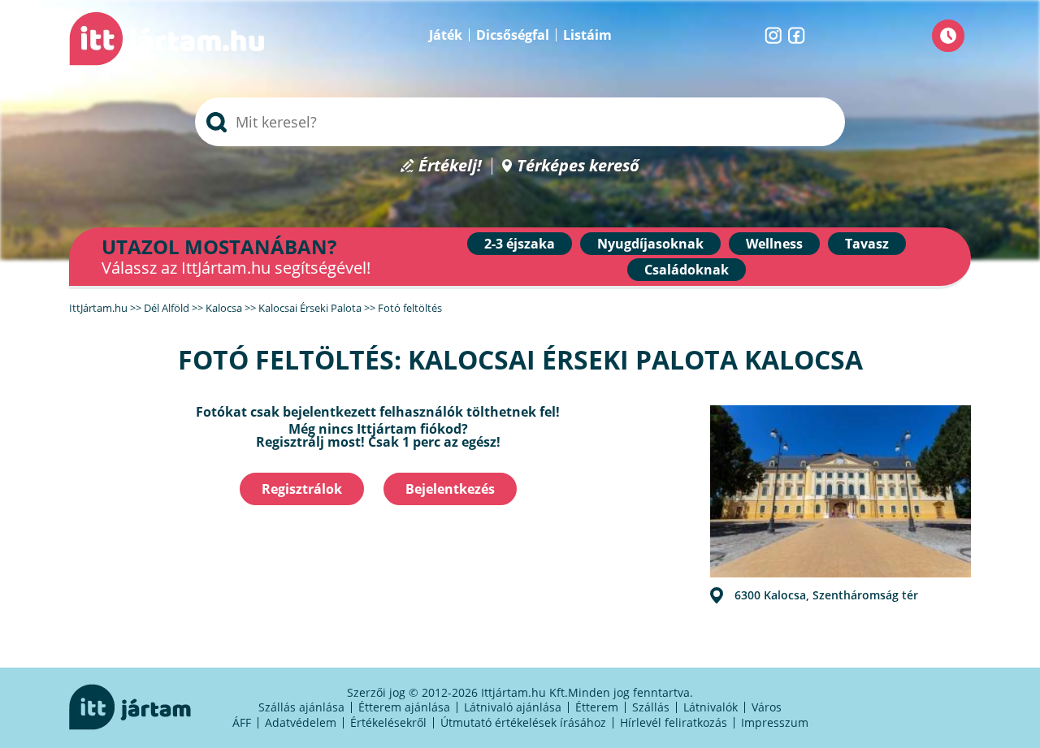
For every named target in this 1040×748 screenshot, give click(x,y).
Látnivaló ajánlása (512, 707)
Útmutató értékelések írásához (523, 722)
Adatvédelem (300, 722)
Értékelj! (450, 166)
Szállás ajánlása (301, 707)
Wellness (774, 244)
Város (767, 707)
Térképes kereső (578, 166)
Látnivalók (710, 707)
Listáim (587, 35)
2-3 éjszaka (519, 244)
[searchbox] (520, 121)
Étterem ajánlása (404, 707)
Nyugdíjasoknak (650, 244)
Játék (445, 35)
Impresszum (774, 722)
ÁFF (241, 722)
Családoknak (686, 270)
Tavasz (867, 244)
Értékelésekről (388, 722)
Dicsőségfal (512, 35)
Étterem (596, 707)
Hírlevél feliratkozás (673, 722)
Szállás (651, 707)
